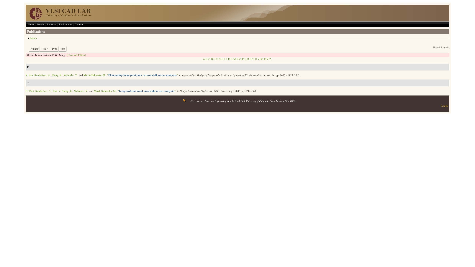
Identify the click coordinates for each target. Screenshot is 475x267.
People (40, 24)
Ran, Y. (57, 91)
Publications (65, 24)
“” (142, 75)
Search (33, 38)
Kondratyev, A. (42, 75)
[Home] (36, 18)
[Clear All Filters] (76, 55)
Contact (79, 24)
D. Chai (30, 91)
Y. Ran (29, 75)
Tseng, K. (57, 75)
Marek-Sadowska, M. (94, 75)
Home (31, 24)
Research (51, 24)
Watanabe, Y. (71, 75)
